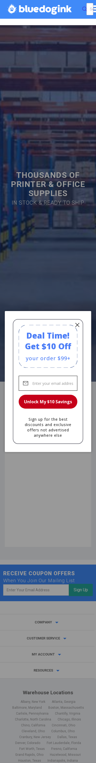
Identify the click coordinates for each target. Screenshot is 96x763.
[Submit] (84, 9)
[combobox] (89, 9)
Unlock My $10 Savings (48, 402)
